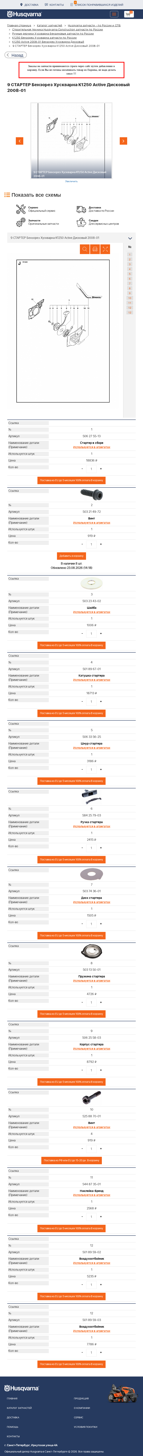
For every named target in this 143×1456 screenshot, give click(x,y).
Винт (91, 518)
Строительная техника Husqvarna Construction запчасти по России (57, 30)
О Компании (82, 1408)
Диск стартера (91, 898)
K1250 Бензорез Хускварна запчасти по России (44, 38)
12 (129, 307)
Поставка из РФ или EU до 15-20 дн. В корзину (71, 1160)
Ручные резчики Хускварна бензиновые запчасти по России (53, 34)
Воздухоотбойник (91, 1259)
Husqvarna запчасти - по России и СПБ (94, 25)
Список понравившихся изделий (99, 3)
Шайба (91, 608)
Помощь (12, 1427)
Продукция (81, 1398)
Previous (19, 141)
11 (129, 303)
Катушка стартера (92, 675)
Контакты (57, 4)
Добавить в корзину (71, 556)
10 (129, 298)
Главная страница (19, 25)
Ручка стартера (92, 822)
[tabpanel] (71, 142)
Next (123, 141)
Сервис (78, 1417)
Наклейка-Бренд (92, 1191)
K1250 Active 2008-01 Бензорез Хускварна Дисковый (48, 42)
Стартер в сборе (91, 443)
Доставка (31, 4)
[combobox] (71, 238)
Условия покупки (85, 1427)
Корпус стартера (92, 1044)
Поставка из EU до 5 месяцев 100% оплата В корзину (71, 480)
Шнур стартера (91, 743)
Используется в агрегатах (91, 447)
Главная (12, 1398)
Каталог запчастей (49, 25)
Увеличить (71, 181)
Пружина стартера (91, 976)
